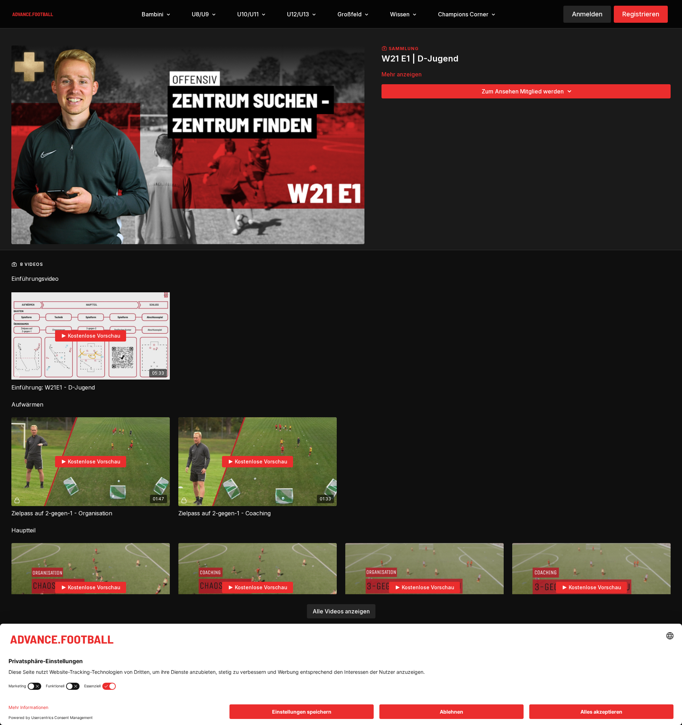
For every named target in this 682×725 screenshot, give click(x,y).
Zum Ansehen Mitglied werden (523, 91)
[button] (155, 14)
